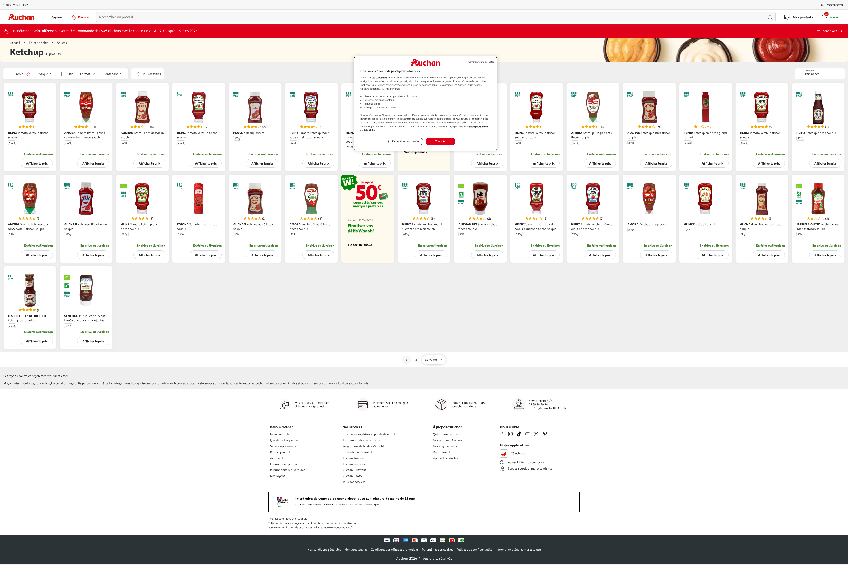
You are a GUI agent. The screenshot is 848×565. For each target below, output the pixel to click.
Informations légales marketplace (518, 550)
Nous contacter (280, 434)
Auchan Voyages (354, 464)
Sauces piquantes (325, 383)
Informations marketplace (287, 470)
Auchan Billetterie (354, 470)
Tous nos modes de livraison (361, 440)
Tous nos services (354, 482)
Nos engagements (445, 446)
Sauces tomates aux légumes (166, 383)
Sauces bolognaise (133, 383)
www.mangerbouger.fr (339, 527)
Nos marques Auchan (447, 440)
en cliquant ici (300, 518)
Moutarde (27, 383)
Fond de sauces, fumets (353, 383)
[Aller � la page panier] (829, 17)
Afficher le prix (37, 163)
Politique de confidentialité (474, 550)
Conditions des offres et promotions (394, 550)
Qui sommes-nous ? (446, 434)
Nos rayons (277, 476)
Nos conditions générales (324, 550)
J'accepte (440, 141)
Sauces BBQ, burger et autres (53, 383)
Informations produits (284, 464)
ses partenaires (379, 77)
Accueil (15, 43)
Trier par (809, 70)
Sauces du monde (216, 383)
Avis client (276, 458)
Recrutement (441, 452)
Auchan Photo (352, 476)
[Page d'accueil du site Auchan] (23, 17)
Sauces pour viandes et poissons (291, 383)
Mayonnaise (11, 383)
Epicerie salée (38, 43)
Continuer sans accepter (481, 61)
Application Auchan (446, 458)
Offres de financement (357, 452)
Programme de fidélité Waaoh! (363, 446)
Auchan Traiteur (353, 458)
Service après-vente (283, 446)
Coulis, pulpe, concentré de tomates (96, 383)
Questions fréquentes (284, 440)
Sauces (62, 43)
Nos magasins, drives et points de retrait (369, 434)
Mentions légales (355, 550)
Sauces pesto (195, 383)
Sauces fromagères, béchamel (249, 383)
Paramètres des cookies (405, 141)
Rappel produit (280, 452)
